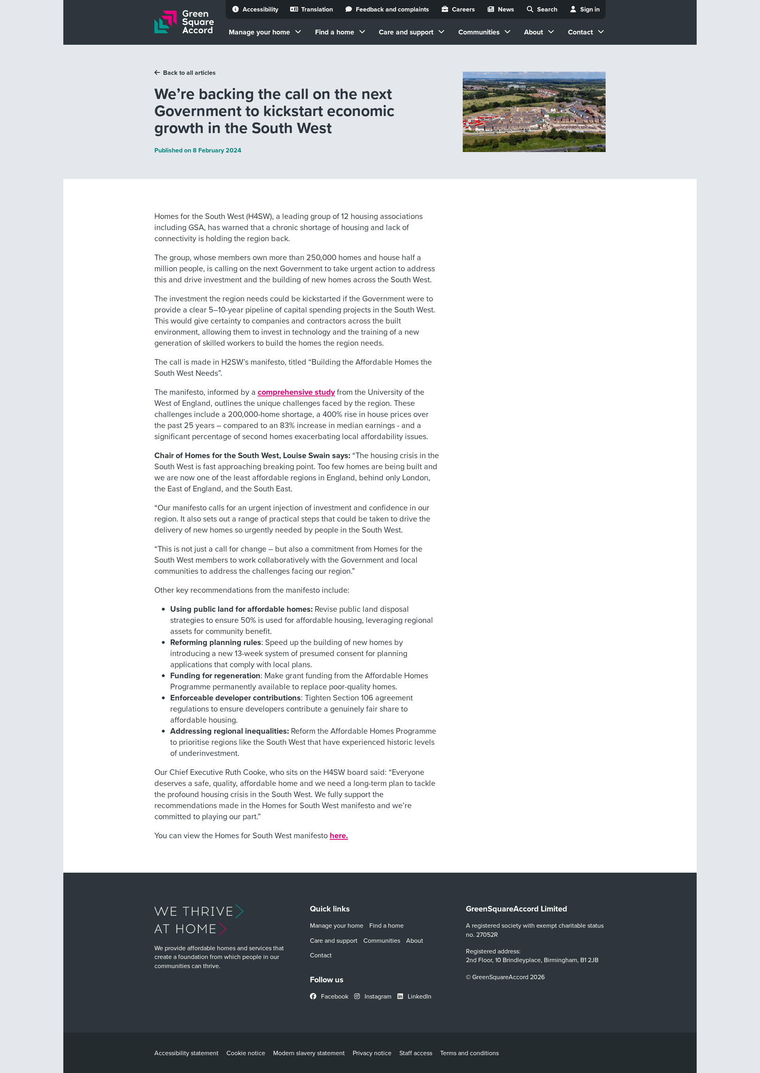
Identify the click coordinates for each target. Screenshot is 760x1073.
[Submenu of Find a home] (362, 31)
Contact (580, 32)
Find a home (334, 32)
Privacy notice (372, 1052)
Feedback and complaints (392, 9)
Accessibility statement (186, 1052)
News (506, 9)
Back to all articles (189, 72)
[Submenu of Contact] (601, 31)
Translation (317, 9)
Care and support (406, 32)
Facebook (333, 996)
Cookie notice (245, 1052)
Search (547, 9)
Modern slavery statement (309, 1052)
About (533, 32)
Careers (463, 9)
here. (339, 835)
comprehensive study (296, 392)
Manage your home (259, 32)
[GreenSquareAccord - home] (184, 22)
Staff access (415, 1052)
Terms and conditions (469, 1052)
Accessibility (260, 9)
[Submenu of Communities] (507, 31)
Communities (479, 32)
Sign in (590, 9)
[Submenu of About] (551, 31)
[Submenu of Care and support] (441, 31)
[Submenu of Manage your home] (298, 31)
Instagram (377, 996)
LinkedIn (418, 996)
